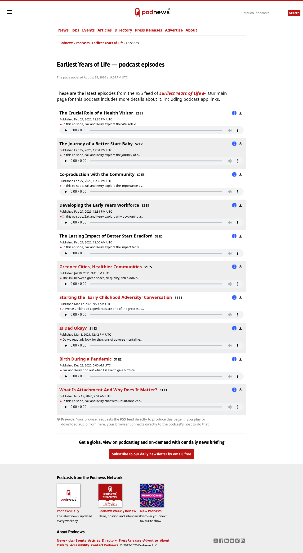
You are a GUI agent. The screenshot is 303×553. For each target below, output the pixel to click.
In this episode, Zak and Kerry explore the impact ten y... (101, 247)
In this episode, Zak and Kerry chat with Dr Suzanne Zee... (102, 401)
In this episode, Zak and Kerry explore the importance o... (102, 185)
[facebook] (221, 542)
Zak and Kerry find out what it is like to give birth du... (99, 370)
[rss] (243, 542)
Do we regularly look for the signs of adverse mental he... (102, 339)
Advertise (174, 30)
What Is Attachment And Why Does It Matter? (108, 390)
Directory (123, 30)
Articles (105, 30)
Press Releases (148, 30)
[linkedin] (227, 542)
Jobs (75, 30)
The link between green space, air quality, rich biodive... (100, 278)
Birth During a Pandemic (85, 359)
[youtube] (232, 542)
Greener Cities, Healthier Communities (100, 267)
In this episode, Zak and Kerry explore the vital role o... (100, 124)
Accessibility (79, 545)
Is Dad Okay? (73, 328)
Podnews (66, 43)
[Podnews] (137, 13)
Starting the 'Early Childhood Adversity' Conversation (115, 297)
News (63, 30)
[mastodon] (216, 542)
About (191, 30)
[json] (238, 542)
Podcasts (83, 43)
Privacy (62, 545)
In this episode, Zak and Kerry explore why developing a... (102, 216)
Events (88, 30)
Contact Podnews (104, 545)
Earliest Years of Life (108, 43)
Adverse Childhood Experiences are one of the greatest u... (103, 308)
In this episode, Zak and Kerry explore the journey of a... (101, 155)
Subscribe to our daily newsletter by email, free (151, 454)
